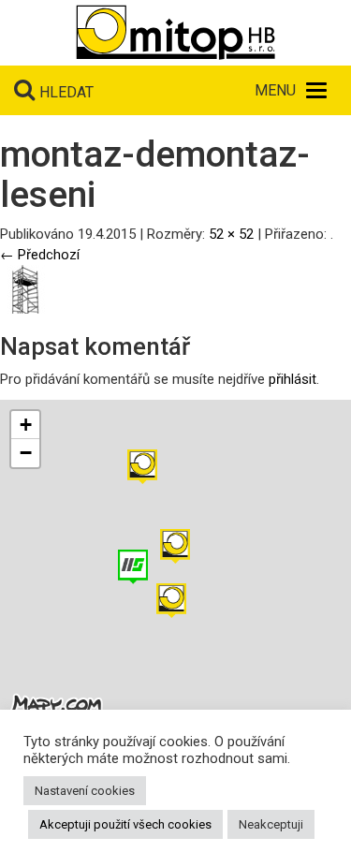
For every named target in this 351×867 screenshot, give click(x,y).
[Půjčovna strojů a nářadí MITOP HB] (175, 33)
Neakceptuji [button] (271, 824)
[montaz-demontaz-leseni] (24, 288)
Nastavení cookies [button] (85, 791)
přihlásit (292, 379)
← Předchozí (40, 254)
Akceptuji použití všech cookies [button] (125, 824)
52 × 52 (231, 234)
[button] (142, 466)
